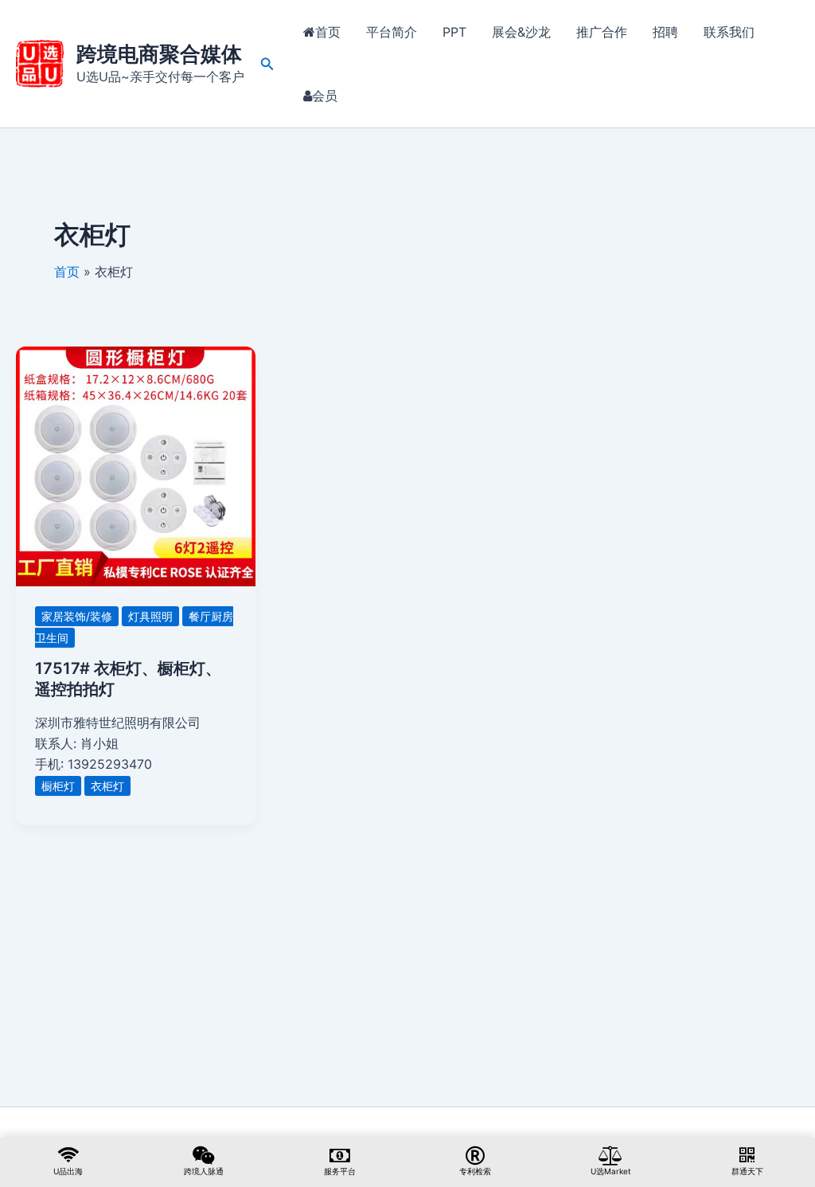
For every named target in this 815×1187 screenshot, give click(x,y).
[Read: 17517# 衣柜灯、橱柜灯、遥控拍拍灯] (135, 465)
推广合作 (601, 32)
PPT (454, 32)
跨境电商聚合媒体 (159, 53)
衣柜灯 (107, 786)
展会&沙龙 (521, 32)
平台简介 (391, 32)
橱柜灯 (58, 786)
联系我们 (729, 32)
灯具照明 (150, 616)
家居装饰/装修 (76, 616)
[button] (267, 64)
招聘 (665, 32)
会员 (324, 96)
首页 (328, 32)
